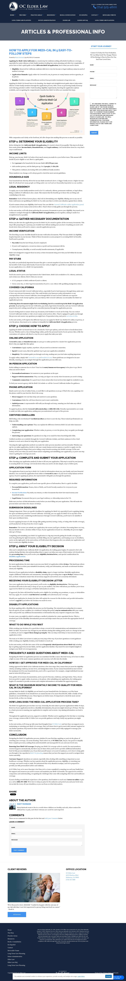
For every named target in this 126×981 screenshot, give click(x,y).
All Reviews (17, 914)
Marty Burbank (19, 57)
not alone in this (72, 316)
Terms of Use (98, 973)
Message (14, 840)
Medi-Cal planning (36, 753)
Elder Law (66, 20)
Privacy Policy (107, 973)
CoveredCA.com (33, 358)
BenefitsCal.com (46, 358)
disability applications (17, 556)
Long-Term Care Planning (21, 20)
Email (13, 833)
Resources (51, 15)
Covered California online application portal (69, 204)
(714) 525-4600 (107, 7)
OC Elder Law (56, 724)
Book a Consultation (67, 15)
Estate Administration (47, 20)
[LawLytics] (63, 973)
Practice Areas (36, 15)
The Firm (22, 15)
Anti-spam (115, 973)
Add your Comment (51, 818)
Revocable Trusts (109, 15)
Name (13, 827)
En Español (83, 15)
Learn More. (81, 976)
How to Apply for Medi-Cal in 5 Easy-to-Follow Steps (40, 52)
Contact (94, 15)
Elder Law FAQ (82, 20)
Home (12, 15)
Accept (108, 976)
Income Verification (19, 493)
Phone (92, 71)
